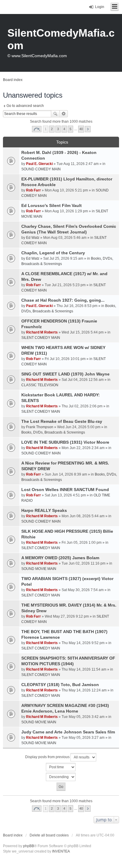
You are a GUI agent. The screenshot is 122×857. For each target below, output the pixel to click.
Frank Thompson (39, 427)
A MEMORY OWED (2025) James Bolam (60, 557)
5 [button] (70, 129)
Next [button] (88, 129)
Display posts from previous (47, 757)
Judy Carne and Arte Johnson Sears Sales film (68, 732)
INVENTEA (61, 851)
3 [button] (58, 129)
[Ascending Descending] (61, 777)
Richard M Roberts (42, 332)
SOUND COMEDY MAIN (41, 169)
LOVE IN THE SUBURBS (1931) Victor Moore (65, 442)
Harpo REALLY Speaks (44, 510)
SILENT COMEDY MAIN (40, 338)
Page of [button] (36, 129)
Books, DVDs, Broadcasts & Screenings (53, 432)
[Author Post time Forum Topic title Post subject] (61, 767)
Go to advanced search (25, 106)
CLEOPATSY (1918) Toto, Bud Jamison (60, 684)
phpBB (28, 846)
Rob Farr (33, 190)
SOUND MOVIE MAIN (38, 569)
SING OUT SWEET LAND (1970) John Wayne (65, 374)
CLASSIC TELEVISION (39, 385)
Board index (13, 835)
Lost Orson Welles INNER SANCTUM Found (65, 489)
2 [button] (52, 129)
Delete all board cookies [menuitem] (49, 835)
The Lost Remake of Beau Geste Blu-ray (61, 421)
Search (55, 113)
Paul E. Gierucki (39, 164)
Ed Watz (32, 238)
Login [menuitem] (99, 7)
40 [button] (81, 129)
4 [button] (64, 129)
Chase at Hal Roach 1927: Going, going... (63, 300)
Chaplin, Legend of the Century (53, 252)
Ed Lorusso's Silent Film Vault (51, 205)
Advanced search (64, 113)
